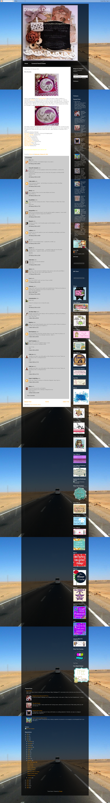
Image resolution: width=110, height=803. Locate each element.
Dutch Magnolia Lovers (29, 141)
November (30, 743)
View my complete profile (78, 253)
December (30, 741)
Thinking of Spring (31, 769)
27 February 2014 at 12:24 (34, 274)
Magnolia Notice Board (83, 140)
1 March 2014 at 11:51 (33, 327)
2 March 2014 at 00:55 (34, 336)
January (30, 777)
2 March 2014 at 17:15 (34, 362)
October (30, 745)
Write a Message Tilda (32, 762)
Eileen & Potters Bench (32, 773)
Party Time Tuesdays (29, 134)
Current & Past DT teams (39, 63)
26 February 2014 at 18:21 (34, 216)
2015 (28, 738)
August (29, 749)
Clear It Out (26, 133)
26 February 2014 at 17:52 (34, 206)
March (29, 758)
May (29, 754)
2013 (28, 780)
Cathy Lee (31, 354)
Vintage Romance (31, 775)
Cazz (30, 160)
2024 (28, 734)
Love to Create (27, 137)
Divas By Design (42, 98)
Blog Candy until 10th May (83, 183)
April (29, 756)
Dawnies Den (37, 9)
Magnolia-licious (27, 142)
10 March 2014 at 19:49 (34, 392)
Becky (30, 386)
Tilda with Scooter (83, 126)
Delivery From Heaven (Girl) (82, 225)
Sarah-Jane (31, 259)
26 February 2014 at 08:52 (34, 163)
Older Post (66, 401)
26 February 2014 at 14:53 (34, 186)
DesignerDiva (32, 210)
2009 (28, 787)
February (30, 760)
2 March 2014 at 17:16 (34, 374)
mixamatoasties (32, 298)
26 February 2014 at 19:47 (34, 243)
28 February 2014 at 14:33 (34, 307)
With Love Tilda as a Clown (33, 771)
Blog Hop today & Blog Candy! (83, 210)
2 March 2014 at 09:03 (34, 350)
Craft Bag (32, 99)
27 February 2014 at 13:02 (34, 282)
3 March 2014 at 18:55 (34, 382)
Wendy (30, 190)
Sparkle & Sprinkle (28, 140)
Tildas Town (26, 145)
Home (26, 63)
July (29, 751)
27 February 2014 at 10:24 (34, 264)
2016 (28, 736)
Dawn (76, 251)
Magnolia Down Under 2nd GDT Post (83, 113)
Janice (30, 269)
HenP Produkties (33, 341)
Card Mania (26, 136)
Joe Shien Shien (32, 311)
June (29, 752)
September (30, 747)
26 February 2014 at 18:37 (34, 226)
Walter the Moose (83, 197)
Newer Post (27, 401)
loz (29, 239)
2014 (28, 739)
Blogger (60, 791)
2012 (28, 782)
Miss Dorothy (30, 764)
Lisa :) (30, 278)
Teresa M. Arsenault (33, 167)
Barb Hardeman (32, 331)
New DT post (77, 101)
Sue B (30, 247)
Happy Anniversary (31, 767)
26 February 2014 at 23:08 (34, 255)
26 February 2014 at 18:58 (34, 235)
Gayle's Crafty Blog (33, 378)
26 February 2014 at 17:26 (34, 195)
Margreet (31, 221)
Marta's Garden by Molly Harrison (83, 156)
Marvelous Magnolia (28, 144)
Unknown (31, 286)
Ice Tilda (82, 168)
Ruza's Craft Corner (33, 292)
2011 (28, 784)
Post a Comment (31, 395)
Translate (84, 78)
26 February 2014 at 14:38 (34, 177)
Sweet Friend (30, 766)
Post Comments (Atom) (35, 404)
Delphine (31, 322)
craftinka (31, 230)
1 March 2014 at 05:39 (34, 318)
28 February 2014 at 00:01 (34, 294)
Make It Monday (27, 138)
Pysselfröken (32, 199)
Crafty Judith (32, 181)
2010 (28, 785)
